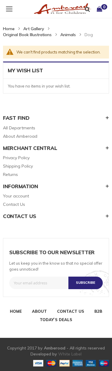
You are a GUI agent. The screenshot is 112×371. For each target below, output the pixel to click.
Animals (68, 34)
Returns (10, 174)
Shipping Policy (18, 166)
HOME (16, 311)
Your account (16, 196)
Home (9, 28)
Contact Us (14, 204)
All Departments (19, 128)
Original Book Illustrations (27, 34)
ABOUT (39, 311)
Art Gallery (33, 28)
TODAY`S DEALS (56, 319)
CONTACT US (70, 311)
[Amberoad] (58, 9)
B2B (98, 311)
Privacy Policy (16, 157)
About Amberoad (20, 136)
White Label (70, 354)
